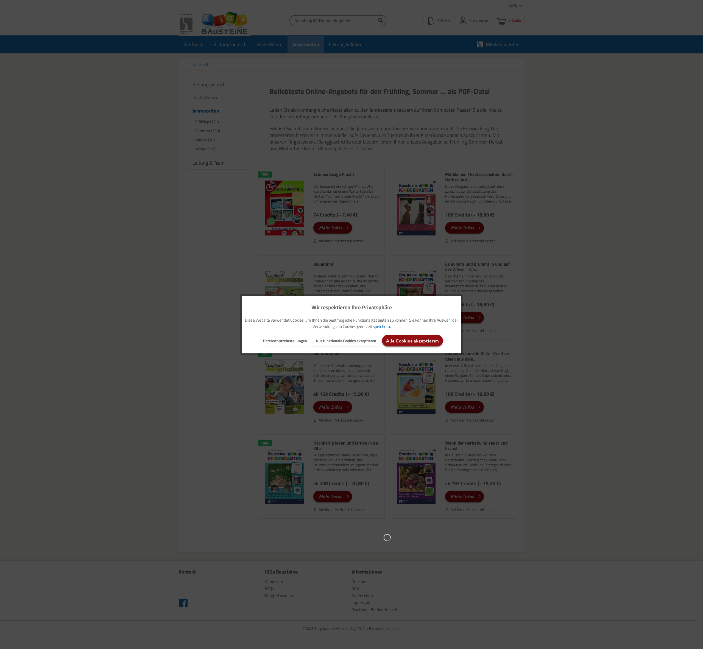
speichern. (382, 326)
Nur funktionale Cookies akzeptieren (346, 340)
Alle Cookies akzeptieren (412, 341)
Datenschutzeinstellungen (285, 340)
